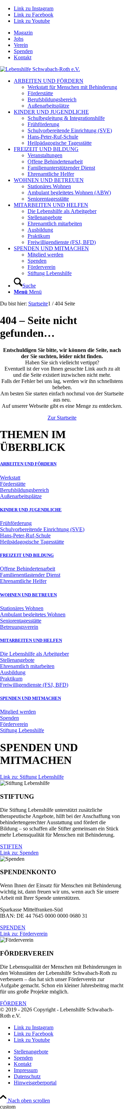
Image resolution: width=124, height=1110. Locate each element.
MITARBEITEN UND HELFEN (31, 640)
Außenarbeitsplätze (21, 496)
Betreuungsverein (19, 627)
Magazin (23, 33)
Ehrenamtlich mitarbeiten (27, 666)
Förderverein (14, 724)
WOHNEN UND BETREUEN (28, 594)
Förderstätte (12, 484)
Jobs (18, 39)
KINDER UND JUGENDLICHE (31, 509)
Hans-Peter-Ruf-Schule (25, 535)
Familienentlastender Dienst (30, 575)
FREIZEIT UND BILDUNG (27, 555)
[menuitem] (69, 33)
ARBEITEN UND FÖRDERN (28, 463)
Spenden (23, 51)
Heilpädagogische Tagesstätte (32, 542)
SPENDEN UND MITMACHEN (30, 698)
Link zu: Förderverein (24, 934)
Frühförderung (16, 523)
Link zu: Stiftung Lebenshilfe (32, 777)
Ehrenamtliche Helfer (23, 581)
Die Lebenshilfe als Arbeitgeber (34, 654)
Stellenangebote (17, 660)
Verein (21, 45)
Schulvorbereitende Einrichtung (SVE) (42, 529)
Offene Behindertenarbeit (27, 569)
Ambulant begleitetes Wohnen (32, 614)
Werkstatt (10, 478)
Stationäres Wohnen (21, 608)
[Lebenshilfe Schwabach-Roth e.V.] (40, 69)
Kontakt (22, 57)
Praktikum (11, 679)
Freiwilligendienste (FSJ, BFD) (34, 685)
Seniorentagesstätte (20, 621)
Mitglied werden (18, 712)
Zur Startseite (62, 418)
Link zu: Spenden (19, 853)
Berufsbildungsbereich (24, 490)
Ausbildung (12, 672)
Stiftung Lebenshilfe (22, 730)
